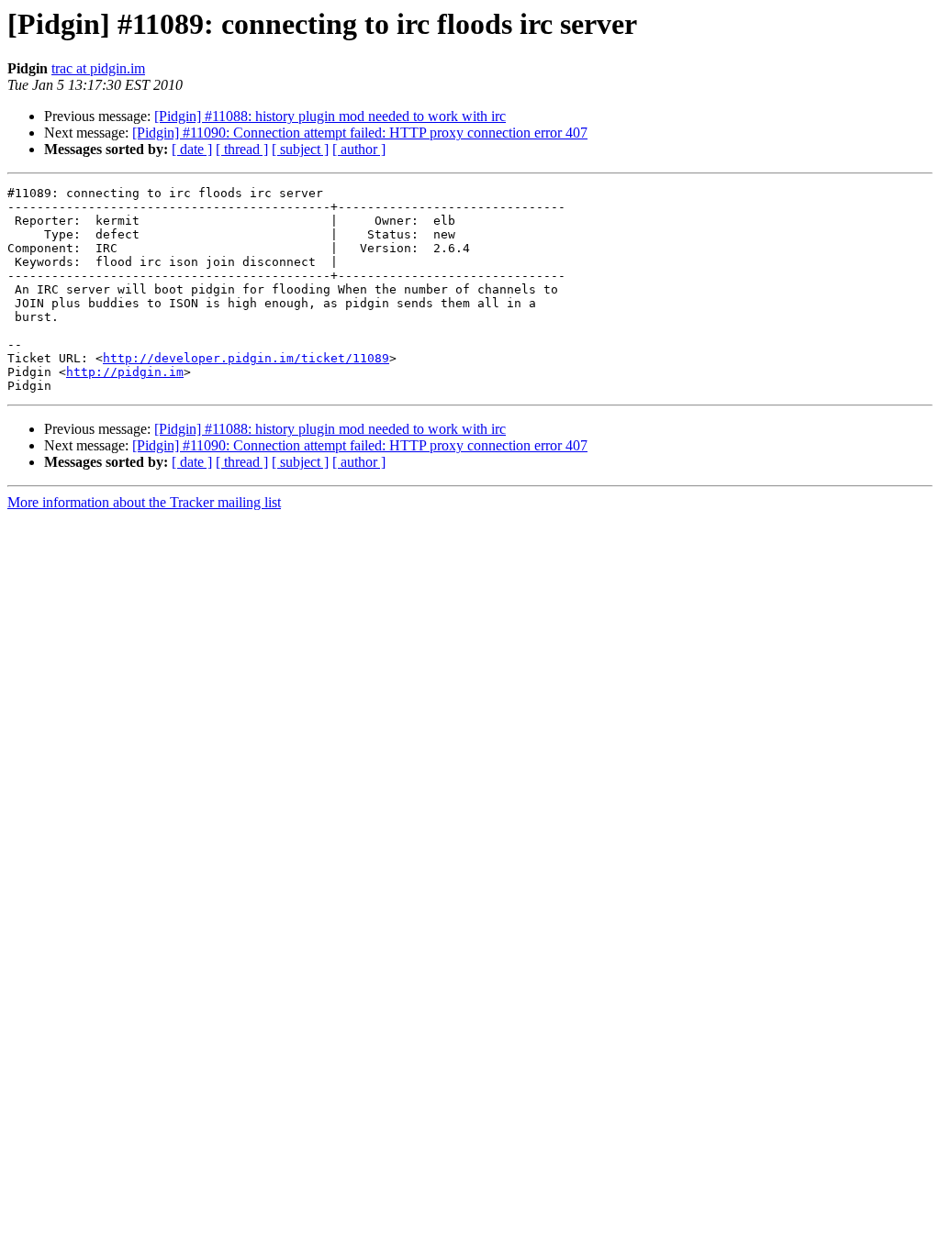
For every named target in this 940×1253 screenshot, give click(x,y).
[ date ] (192, 149)
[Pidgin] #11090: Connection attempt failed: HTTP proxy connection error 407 (360, 132)
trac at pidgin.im (98, 68)
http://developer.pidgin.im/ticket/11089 (246, 358)
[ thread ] (242, 149)
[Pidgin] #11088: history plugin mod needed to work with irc (330, 116)
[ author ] (359, 149)
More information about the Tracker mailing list (144, 502)
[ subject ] (300, 149)
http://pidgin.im (125, 372)
